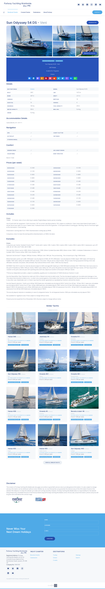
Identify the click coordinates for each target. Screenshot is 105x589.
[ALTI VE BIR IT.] (52, 585)
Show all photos (90, 53)
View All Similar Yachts (52, 462)
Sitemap (78, 555)
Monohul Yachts (35, 555)
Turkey (55, 555)
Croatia (55, 560)
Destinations (36, 12)
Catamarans (33, 558)
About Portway (47, 12)
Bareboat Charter (13, 12)
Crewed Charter (25, 12)
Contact (97, 12)
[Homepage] (4, 12)
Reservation (92, 22)
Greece (32, 89)
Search (78, 558)
